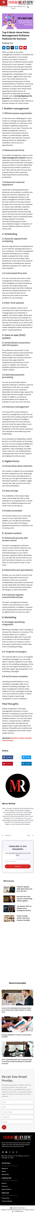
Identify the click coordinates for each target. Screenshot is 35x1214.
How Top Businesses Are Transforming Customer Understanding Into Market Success (17, 1061)
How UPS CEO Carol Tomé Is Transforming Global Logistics (24, 899)
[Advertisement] (16, 949)
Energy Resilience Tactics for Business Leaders (16, 1036)
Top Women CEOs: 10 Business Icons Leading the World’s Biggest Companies (24, 908)
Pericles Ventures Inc (8, 1156)
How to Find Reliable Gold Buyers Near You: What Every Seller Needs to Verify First (16, 1010)
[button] (7, 757)
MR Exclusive (8, 881)
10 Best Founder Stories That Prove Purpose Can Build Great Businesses (23, 918)
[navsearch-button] (28, 7)
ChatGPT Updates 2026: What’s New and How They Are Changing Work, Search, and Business (24, 889)
